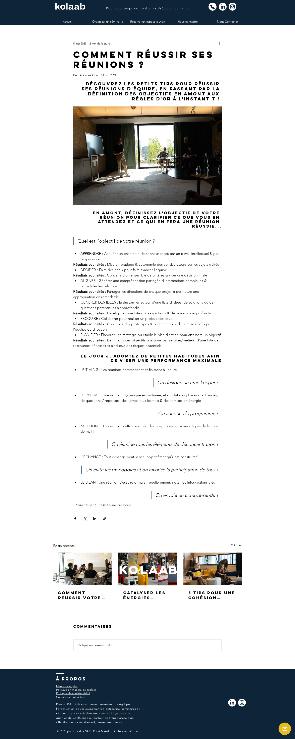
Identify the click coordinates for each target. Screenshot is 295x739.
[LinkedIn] (232, 703)
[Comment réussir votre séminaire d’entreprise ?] (82, 569)
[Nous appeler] (213, 7)
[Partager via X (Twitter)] (85, 518)
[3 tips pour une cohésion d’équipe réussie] (212, 569)
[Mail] (285, 729)
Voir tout (236, 545)
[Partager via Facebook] (75, 518)
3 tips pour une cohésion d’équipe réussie (211, 595)
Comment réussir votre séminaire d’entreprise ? (80, 595)
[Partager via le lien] (105, 518)
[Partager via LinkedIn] (95, 518)
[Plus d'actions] (219, 43)
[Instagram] (242, 703)
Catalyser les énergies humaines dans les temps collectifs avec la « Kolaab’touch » (147, 595)
